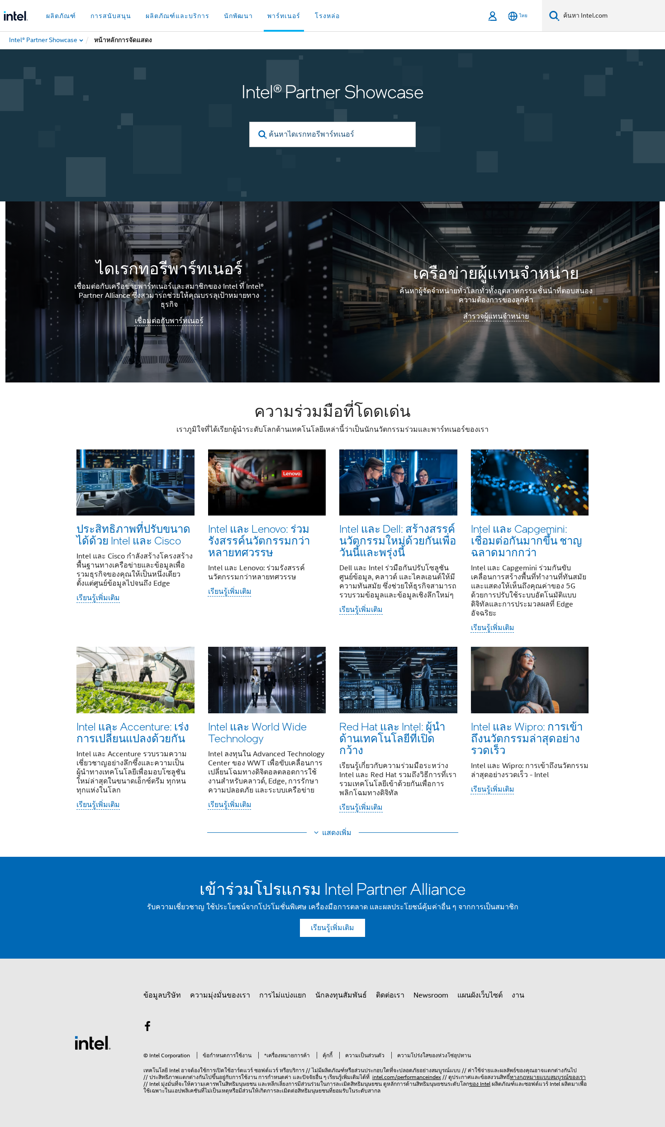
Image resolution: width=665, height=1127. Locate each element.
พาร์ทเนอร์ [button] (283, 16)
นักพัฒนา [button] (238, 16)
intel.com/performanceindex (406, 1077)
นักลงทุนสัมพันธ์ (341, 995)
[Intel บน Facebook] (147, 1028)
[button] (332, 610)
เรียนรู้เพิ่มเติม (98, 597)
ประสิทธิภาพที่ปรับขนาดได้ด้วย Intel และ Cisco (133, 534)
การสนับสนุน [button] (110, 16)
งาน (518, 995)
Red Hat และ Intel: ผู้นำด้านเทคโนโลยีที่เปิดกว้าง (392, 738)
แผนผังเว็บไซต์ (480, 995)
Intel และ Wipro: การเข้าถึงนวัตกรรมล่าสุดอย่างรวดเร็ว (527, 738)
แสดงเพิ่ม (337, 832)
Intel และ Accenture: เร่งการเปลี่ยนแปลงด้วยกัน (132, 732)
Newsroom (430, 995)
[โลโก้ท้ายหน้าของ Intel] (93, 1042)
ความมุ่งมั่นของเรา (220, 995)
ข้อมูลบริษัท (162, 995)
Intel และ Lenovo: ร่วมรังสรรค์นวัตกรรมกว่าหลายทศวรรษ (259, 540)
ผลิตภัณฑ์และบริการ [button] (177, 16)
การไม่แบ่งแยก (282, 995)
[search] (262, 134)
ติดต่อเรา (390, 995)
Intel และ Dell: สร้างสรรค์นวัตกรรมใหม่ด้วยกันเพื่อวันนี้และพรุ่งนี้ (397, 540)
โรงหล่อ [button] (327, 16)
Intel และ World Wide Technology (257, 732)
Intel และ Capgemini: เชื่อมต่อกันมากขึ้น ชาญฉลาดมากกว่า (526, 540)
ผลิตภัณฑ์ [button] (61, 16)
